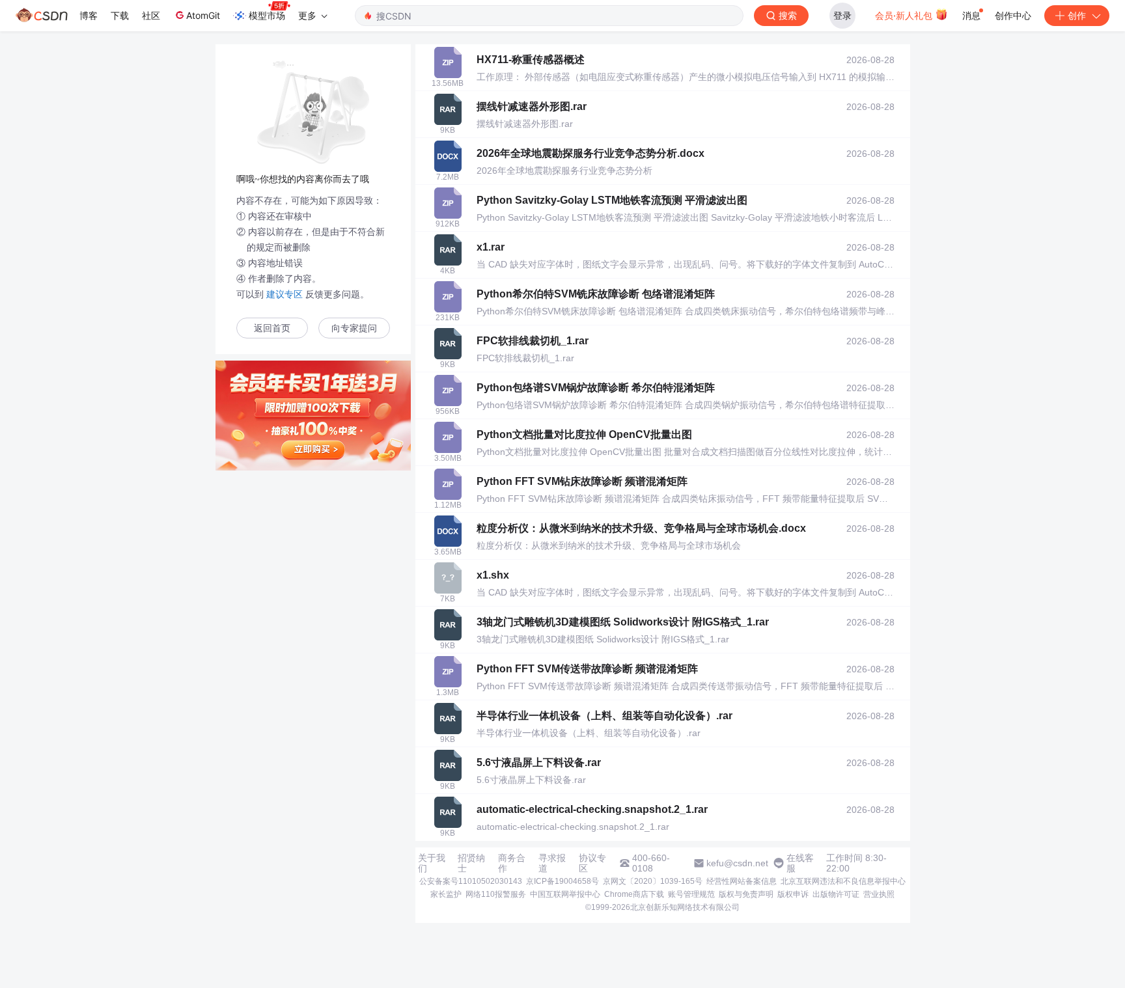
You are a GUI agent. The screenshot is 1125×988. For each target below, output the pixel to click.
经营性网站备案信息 (741, 881)
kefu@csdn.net (737, 863)
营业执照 (879, 894)
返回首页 (272, 328)
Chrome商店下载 (634, 894)
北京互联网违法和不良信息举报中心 (843, 881)
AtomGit (203, 15)
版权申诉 (793, 894)
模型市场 (267, 15)
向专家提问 (354, 328)
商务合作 (511, 863)
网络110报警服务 (495, 894)
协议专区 (592, 863)
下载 (120, 15)
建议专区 (284, 294)
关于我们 (431, 863)
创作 (1077, 15)
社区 (151, 15)
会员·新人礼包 (905, 15)
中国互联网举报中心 (565, 894)
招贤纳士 (471, 863)
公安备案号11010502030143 (470, 881)
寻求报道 (552, 863)
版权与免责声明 (746, 894)
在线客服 (800, 863)
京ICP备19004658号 (562, 881)
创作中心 (1013, 15)
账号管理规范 (691, 894)
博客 (88, 15)
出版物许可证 (835, 894)
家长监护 (446, 894)
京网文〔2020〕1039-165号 (652, 881)
